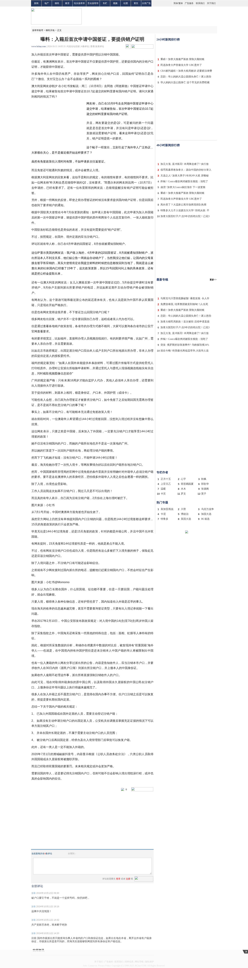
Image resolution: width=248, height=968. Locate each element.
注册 (128, 879)
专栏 (105, 3)
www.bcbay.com (38, 46)
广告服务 (189, 3)
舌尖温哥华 (93, 3)
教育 (67, 3)
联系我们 (200, 3)
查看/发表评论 (97, 46)
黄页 (136, 3)
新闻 (36, 3)
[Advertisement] (187, 48)
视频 (115, 3)
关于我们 (211, 3)
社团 (125, 3)
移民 (57, 3)
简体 (176, 3)
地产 (46, 3)
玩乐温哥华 (79, 3)
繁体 (180, 3)
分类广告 (146, 3)
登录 (118, 879)
